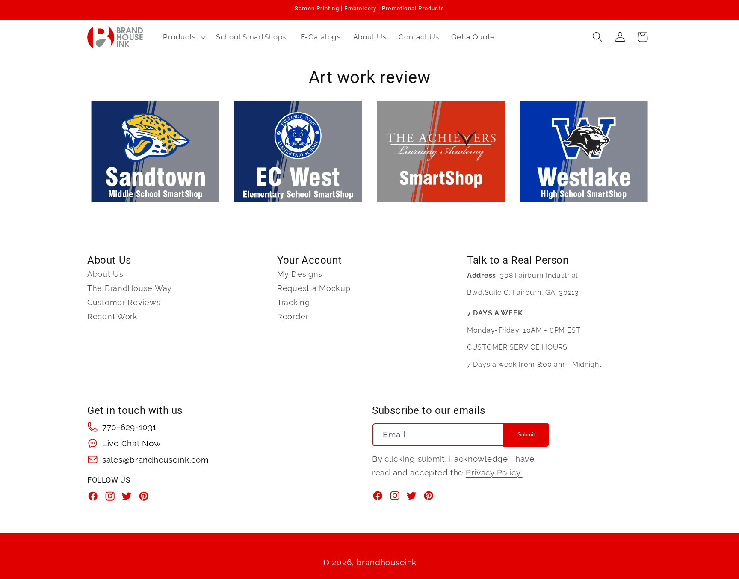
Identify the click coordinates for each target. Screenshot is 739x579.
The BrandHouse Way (129, 288)
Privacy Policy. (494, 472)
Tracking (293, 302)
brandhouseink (386, 562)
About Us (105, 274)
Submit (526, 434)
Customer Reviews (124, 302)
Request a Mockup (314, 288)
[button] (183, 37)
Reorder (292, 316)
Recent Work (112, 316)
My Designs (299, 274)
